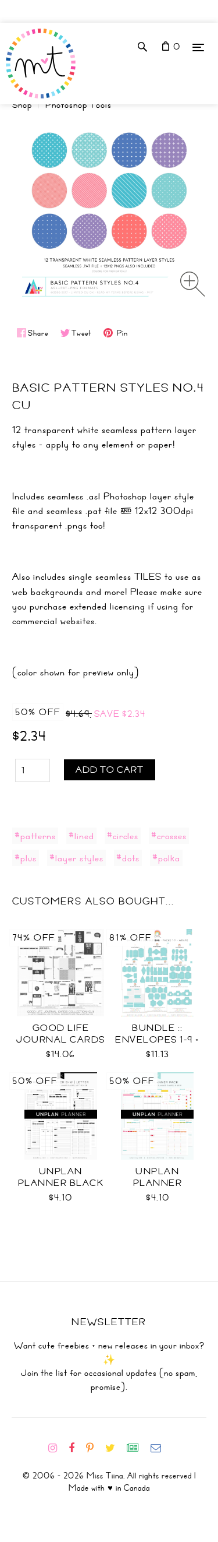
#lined (81, 835)
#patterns (35, 835)
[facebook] (76, 1448)
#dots (128, 857)
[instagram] (57, 1448)
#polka (166, 857)
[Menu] (198, 47)
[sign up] (137, 1448)
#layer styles (76, 857)
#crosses (169, 835)
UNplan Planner (158, 1177)
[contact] (160, 1448)
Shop (22, 105)
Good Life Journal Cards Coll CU (60, 1039)
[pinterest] (94, 1448)
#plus (26, 857)
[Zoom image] (192, 284)
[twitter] (114, 1448)
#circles (122, 835)
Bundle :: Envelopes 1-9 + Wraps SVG (157, 1039)
